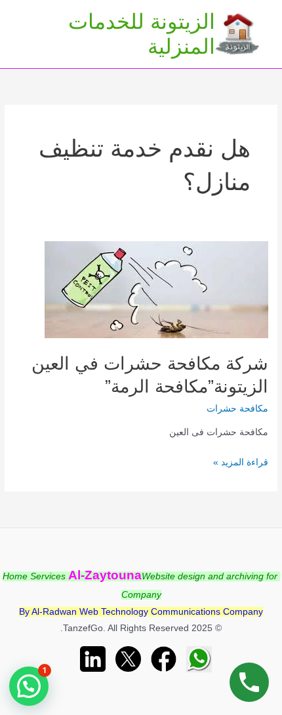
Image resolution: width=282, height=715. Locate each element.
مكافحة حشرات (237, 409)
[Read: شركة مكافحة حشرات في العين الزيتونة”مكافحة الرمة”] (156, 289)
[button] (29, 686)
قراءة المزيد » (240, 464)
